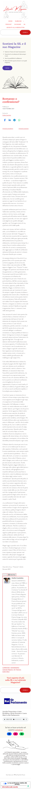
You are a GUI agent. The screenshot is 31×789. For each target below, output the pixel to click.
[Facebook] (9, 733)
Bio (5, 574)
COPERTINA (6, 667)
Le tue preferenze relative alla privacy (17, 783)
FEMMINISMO (14, 667)
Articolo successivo (24, 128)
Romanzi (18, 669)
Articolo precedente (7, 128)
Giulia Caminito (6, 115)
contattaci (19, 729)
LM (15, 669)
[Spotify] (21, 733)
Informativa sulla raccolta (10, 787)
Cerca (25, 32)
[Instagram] (15, 733)
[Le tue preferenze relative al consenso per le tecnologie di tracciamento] (28, 786)
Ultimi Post (12, 574)
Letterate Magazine (7, 669)
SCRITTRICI (6, 672)
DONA (7, 68)
